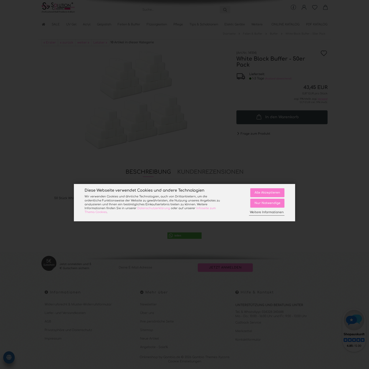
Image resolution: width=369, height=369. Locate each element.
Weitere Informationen (267, 212)
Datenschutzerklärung (153, 208)
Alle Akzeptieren (267, 192)
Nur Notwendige (267, 203)
